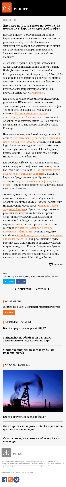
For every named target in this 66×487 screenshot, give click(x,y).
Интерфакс (36, 92)
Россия (6, 276)
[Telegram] (16, 479)
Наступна (41, 289)
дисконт (55, 276)
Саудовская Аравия (20, 276)
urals (33, 276)
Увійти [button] (9, 312)
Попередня (24, 289)
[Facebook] (4, 479)
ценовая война (43, 276)
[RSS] (10, 479)
